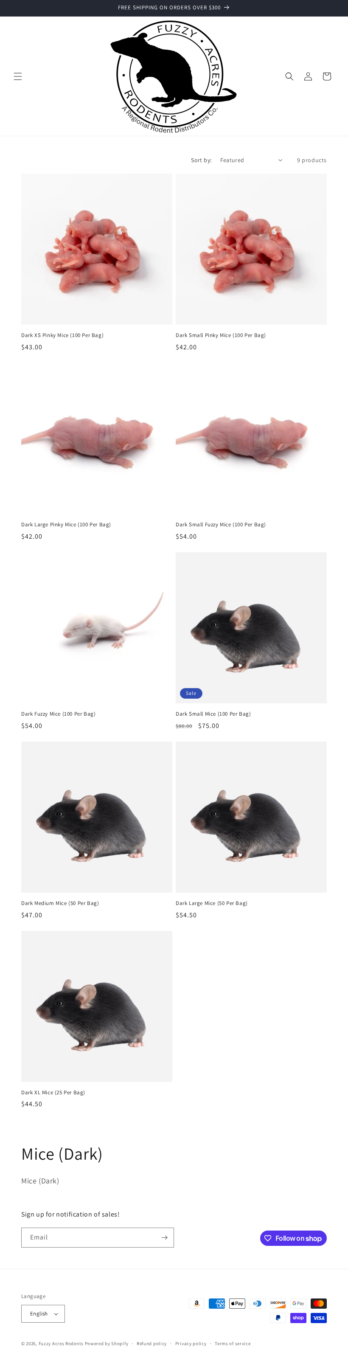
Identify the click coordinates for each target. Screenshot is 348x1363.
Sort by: (201, 160)
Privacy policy (191, 1343)
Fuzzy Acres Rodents (61, 1343)
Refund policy (152, 1343)
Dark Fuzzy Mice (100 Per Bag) (58, 714)
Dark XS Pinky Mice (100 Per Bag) (62, 335)
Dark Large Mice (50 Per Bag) (212, 903)
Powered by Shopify (107, 1343)
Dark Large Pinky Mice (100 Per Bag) (66, 524)
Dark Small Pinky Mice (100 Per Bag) (221, 335)
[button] (17, 76)
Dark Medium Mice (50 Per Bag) (60, 903)
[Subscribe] (164, 1238)
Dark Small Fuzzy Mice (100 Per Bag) (221, 524)
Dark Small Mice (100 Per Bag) (213, 714)
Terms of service (232, 1343)
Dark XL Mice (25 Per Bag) (53, 1092)
